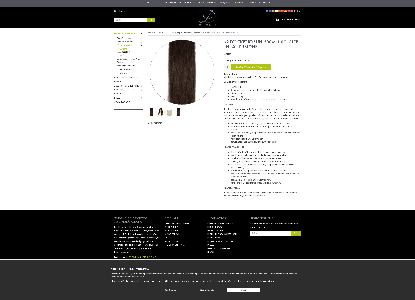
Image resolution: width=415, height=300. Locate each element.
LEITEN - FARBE (214, 237)
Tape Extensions (124, 38)
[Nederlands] (288, 11)
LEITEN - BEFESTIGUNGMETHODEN (223, 234)
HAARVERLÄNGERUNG (124, 33)
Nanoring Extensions (126, 65)
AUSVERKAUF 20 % (122, 101)
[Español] (285, 11)
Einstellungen (171, 290)
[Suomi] (276, 11)
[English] (270, 11)
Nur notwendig (207, 290)
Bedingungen (171, 230)
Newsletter (213, 252)
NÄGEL (117, 97)
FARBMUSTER (120, 81)
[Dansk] (282, 11)
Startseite (151, 33)
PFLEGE (211, 245)
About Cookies (172, 241)
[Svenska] (267, 11)
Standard (122, 48)
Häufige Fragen (215, 230)
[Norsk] (279, 11)
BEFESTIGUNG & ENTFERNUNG (221, 223)
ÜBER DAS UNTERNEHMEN (219, 248)
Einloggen (121, 11)
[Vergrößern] (182, 72)
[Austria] (292, 11)
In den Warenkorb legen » (251, 67)
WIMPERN (118, 93)
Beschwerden (171, 227)
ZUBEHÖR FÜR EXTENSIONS (126, 85)
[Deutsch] (273, 11)
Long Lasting (124, 51)
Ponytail (120, 55)
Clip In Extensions (125, 45)
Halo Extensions (123, 69)
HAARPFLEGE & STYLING (125, 89)
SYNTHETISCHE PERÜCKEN (126, 77)
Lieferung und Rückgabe (177, 223)
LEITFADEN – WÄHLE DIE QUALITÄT (222, 241)
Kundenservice (172, 234)
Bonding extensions (125, 41)
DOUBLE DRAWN (215, 227)
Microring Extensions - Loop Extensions (129, 60)
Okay (243, 290)
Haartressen (122, 73)
